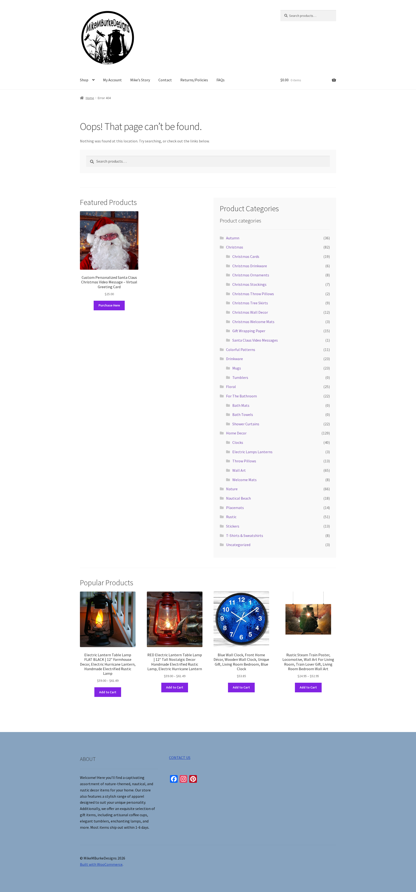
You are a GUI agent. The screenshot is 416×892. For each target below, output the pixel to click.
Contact (165, 79)
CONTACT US (179, 757)
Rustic (231, 516)
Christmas (234, 247)
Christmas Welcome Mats (253, 321)
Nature (232, 488)
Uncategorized (238, 544)
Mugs (236, 368)
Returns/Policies (194, 79)
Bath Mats (240, 405)
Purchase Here (109, 305)
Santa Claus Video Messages (255, 340)
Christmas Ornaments (250, 275)
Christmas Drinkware (249, 265)
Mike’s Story (140, 79)
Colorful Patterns (240, 349)
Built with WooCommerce (101, 864)
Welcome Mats (244, 479)
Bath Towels (242, 414)
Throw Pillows (244, 461)
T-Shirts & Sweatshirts (244, 535)
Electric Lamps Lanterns (252, 451)
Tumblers (240, 377)
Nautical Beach (238, 498)
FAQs (220, 79)
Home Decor (236, 433)
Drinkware (234, 358)
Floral (231, 386)
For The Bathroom (241, 396)
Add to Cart (107, 692)
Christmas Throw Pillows (253, 293)
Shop (84, 79)
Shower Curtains (245, 423)
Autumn (232, 238)
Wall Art (239, 470)
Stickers (232, 526)
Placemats (235, 507)
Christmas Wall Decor (250, 312)
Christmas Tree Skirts (250, 302)
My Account (112, 79)
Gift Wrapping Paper (248, 330)
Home (90, 98)
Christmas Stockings (249, 284)
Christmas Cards (245, 256)
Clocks (237, 442)
